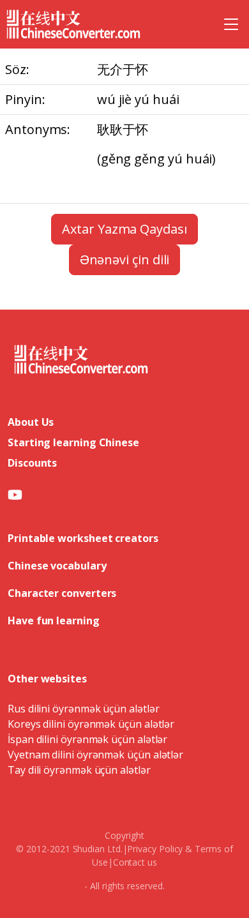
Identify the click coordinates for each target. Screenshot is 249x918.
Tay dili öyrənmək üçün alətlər (79, 770)
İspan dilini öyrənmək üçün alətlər (87, 739)
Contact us (135, 862)
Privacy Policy (155, 849)
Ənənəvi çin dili (125, 259)
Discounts (32, 463)
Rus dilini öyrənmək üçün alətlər (83, 709)
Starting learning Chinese (73, 442)
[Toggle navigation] (231, 24)
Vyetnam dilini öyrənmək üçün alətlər (95, 755)
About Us (31, 422)
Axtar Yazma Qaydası (124, 228)
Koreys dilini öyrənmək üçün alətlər (91, 724)
